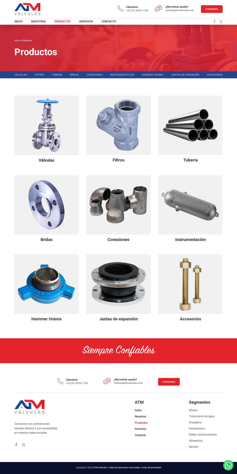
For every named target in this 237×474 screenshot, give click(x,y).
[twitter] (221, 21)
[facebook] (214, 21)
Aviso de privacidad (151, 467)
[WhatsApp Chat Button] (228, 465)
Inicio (17, 40)
